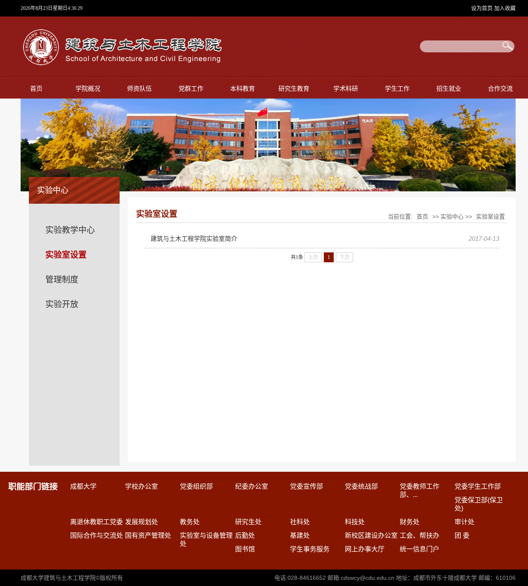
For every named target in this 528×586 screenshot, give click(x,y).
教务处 (190, 521)
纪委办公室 (251, 486)
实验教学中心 (70, 230)
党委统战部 (361, 486)
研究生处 (248, 521)
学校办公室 (141, 486)
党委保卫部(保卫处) (479, 504)
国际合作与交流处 (96, 535)
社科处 (300, 521)
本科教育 (242, 88)
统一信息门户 (419, 549)
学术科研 (345, 88)
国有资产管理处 (148, 535)
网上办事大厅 (364, 549)
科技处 (355, 521)
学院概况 (87, 88)
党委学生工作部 (478, 486)
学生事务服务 (310, 549)
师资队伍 (139, 88)
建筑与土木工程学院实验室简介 (194, 238)
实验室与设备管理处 (206, 539)
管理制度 (61, 279)
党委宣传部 (306, 486)
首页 (36, 88)
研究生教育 (293, 88)
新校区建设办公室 (371, 535)
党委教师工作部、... (419, 490)
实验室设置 (66, 254)
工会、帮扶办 (419, 535)
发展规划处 (141, 521)
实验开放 (61, 304)
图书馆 (245, 549)
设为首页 (482, 8)
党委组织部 (196, 486)
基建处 (300, 535)
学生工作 (397, 88)
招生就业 (448, 88)
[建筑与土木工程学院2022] (121, 63)
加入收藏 (505, 8)
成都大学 (83, 486)
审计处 (464, 521)
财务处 (410, 521)
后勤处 (245, 535)
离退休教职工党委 (96, 521)
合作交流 (500, 88)
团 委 (462, 535)
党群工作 (191, 88)
